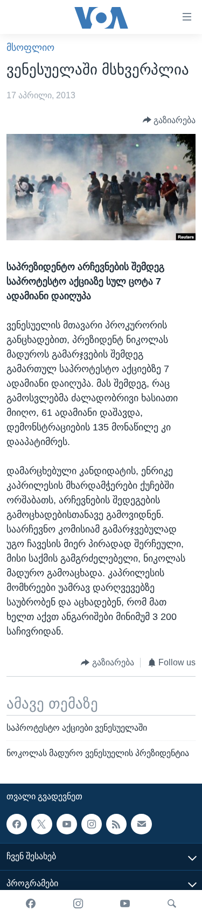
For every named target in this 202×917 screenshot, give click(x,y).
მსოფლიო (30, 47)
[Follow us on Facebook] (16, 824)
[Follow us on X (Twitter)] (41, 824)
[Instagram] (78, 903)
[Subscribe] (141, 824)
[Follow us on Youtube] (67, 824)
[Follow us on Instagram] (91, 824)
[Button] (169, 120)
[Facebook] (30, 903)
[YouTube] (125, 903)
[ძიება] (172, 903)
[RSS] (116, 824)
